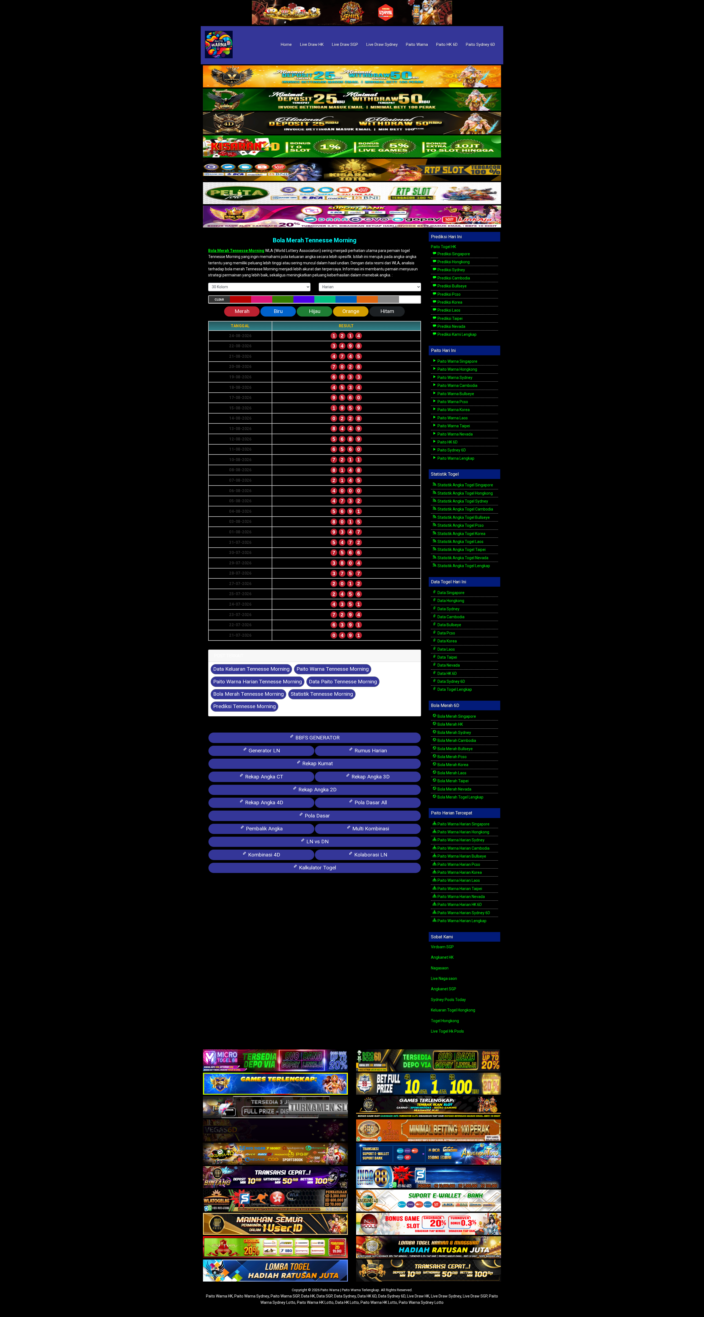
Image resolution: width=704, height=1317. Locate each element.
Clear (219, 299)
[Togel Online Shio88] (428, 1248)
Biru (278, 311)
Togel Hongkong (445, 1021)
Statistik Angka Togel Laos (460, 541)
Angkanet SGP (443, 989)
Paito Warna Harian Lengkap (461, 921)
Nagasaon (440, 968)
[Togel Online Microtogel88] (275, 1061)
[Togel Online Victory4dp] (275, 1084)
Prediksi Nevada (451, 326)
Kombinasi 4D (263, 855)
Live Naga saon (444, 978)
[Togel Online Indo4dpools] (275, 1271)
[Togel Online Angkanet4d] (428, 1201)
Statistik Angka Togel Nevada (462, 558)
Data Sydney (448, 609)
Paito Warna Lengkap (455, 458)
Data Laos (446, 649)
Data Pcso (446, 633)
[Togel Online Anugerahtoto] (428, 1154)
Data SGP (324, 1296)
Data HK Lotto (347, 1302)
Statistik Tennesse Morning (322, 694)
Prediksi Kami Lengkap (457, 334)
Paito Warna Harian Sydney (461, 840)
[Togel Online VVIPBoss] (352, 76)
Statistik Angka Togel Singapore (465, 485)
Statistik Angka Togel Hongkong (465, 493)
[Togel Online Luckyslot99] (428, 1084)
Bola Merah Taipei (453, 781)
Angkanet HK (442, 957)
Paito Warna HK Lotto (315, 1302)
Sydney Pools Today (448, 999)
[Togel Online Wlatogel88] (275, 1201)
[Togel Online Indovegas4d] (428, 1271)
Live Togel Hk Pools (447, 1031)
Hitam (387, 311)
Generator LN (263, 750)
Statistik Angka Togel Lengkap (463, 566)
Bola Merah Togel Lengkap (460, 797)
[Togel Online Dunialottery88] (428, 1131)
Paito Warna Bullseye (455, 394)
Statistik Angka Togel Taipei (461, 549)
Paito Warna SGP (285, 1296)
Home (286, 44)
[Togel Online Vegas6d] (275, 1131)
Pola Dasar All (370, 802)
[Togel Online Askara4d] (275, 1154)
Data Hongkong (450, 600)
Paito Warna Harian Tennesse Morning (257, 681)
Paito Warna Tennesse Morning (332, 669)
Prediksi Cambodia (453, 278)
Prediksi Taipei (450, 318)
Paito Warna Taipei (453, 426)
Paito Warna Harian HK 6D (459, 904)
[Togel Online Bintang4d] (275, 1177)
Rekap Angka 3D (370, 776)
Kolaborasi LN (370, 855)
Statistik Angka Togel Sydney (462, 501)
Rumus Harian (370, 750)
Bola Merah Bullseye (455, 749)
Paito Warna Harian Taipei (459, 888)
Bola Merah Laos (451, 773)
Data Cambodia (450, 617)
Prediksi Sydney (451, 270)
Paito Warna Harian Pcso (458, 864)
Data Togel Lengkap (454, 689)
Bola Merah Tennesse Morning (314, 240)
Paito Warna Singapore (457, 361)
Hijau (314, 311)
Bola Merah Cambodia (456, 740)
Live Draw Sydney (382, 44)
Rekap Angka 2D (317, 789)
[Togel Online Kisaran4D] (352, 147)
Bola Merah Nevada (454, 789)
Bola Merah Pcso (452, 757)
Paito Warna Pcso (452, 402)
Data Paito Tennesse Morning (343, 681)
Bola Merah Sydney (454, 732)
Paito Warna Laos (452, 418)
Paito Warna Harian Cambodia (463, 848)
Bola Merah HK (450, 724)
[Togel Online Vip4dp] (428, 1107)
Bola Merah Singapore (456, 716)
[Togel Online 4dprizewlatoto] (275, 1224)
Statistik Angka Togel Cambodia (465, 509)
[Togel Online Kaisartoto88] (275, 1248)
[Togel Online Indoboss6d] (428, 1061)
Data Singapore (450, 592)
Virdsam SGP (442, 947)
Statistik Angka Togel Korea (461, 533)
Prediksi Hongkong (453, 262)
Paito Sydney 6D (480, 44)
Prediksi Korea (449, 302)
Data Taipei (447, 657)
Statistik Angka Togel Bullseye (463, 517)
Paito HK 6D (447, 44)
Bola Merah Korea (452, 765)
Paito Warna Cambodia (457, 385)
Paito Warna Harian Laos (458, 880)
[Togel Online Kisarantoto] (352, 170)
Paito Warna (417, 44)
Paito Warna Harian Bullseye (461, 856)
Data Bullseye (449, 625)
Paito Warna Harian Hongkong (463, 832)
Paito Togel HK (443, 247)
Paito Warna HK (219, 1296)
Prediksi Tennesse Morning (244, 706)
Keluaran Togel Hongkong (453, 1010)
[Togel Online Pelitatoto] (352, 193)
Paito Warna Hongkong (457, 369)
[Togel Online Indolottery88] (428, 1177)
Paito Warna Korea (453, 409)
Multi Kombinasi (370, 828)
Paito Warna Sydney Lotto (421, 1302)
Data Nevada (448, 665)
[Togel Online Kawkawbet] (275, 1107)
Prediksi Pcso (449, 294)
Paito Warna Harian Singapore (463, 824)
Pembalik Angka (263, 828)
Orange (350, 311)
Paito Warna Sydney (454, 377)
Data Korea (447, 641)
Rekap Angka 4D (263, 802)
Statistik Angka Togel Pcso (460, 525)
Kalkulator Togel (317, 867)
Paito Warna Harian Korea (459, 872)
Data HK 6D (447, 673)
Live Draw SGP (345, 44)
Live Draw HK (312, 44)
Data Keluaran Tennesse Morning (251, 669)
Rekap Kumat (317, 763)
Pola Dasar (316, 816)
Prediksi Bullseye (452, 286)
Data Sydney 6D (451, 681)
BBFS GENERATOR (317, 737)
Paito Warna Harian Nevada (461, 896)
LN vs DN (317, 841)
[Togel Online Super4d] (352, 123)
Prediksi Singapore (453, 254)
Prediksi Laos (448, 310)
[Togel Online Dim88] (352, 100)
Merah (242, 311)
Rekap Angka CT (263, 776)
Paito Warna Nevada (455, 434)
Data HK (308, 1296)
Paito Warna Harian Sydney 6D (463, 913)
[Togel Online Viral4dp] (352, 217)
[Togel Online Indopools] (428, 1224)
